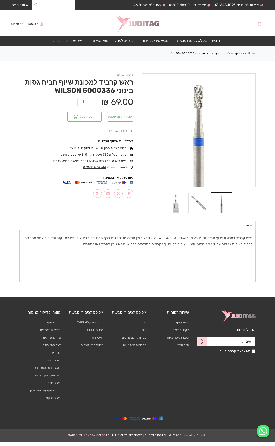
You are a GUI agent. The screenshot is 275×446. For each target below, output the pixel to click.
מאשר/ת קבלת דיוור (235, 351)
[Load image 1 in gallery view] (221, 203)
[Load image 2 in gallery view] (198, 203)
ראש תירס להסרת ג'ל (47, 368)
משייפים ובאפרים (50, 330)
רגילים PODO (95, 330)
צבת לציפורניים (52, 345)
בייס (143, 322)
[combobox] (53, 5)
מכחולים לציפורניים (134, 345)
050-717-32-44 (94, 167)
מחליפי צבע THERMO (90, 322)
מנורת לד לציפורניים (134, 338)
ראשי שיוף (97, 338)
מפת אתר (183, 345)
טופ (144, 330)
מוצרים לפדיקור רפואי (48, 375)
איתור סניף (20, 5)
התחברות (17, 24)
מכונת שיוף (54, 322)
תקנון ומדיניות (181, 330)
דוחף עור (55, 353)
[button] (190, 41)
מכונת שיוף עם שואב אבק (45, 390)
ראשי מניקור (53, 398)
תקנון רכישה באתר (177, 338)
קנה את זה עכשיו (120, 116)
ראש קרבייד (53, 360)
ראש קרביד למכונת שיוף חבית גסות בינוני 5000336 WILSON (207, 53)
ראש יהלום (54, 383)
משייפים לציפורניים (92, 345)
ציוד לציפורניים (52, 338)
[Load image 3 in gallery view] (176, 203)
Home (252, 53)
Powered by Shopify (193, 435)
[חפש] (36, 5)
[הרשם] (202, 341)
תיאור (249, 225)
